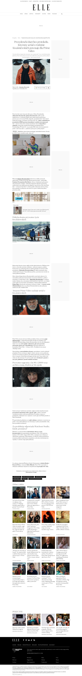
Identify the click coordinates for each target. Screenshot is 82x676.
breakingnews (17, 476)
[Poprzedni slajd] (13, 620)
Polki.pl (42, 657)
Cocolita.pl (14, 662)
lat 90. (31, 412)
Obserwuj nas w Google (41, 87)
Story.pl (57, 662)
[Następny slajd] (69, 620)
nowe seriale (17, 478)
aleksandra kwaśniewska (35, 478)
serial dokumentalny (28, 476)
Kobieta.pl (43, 659)
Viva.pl (57, 657)
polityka (25, 478)
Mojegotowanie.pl (30, 659)
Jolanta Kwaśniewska (18, 480)
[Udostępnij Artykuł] (48, 87)
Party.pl (14, 657)
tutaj (21, 674)
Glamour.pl (14, 659)
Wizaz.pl (57, 659)
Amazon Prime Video (40, 476)
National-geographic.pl (31, 662)
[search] (62, 14)
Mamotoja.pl (29, 657)
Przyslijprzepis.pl (44, 662)
